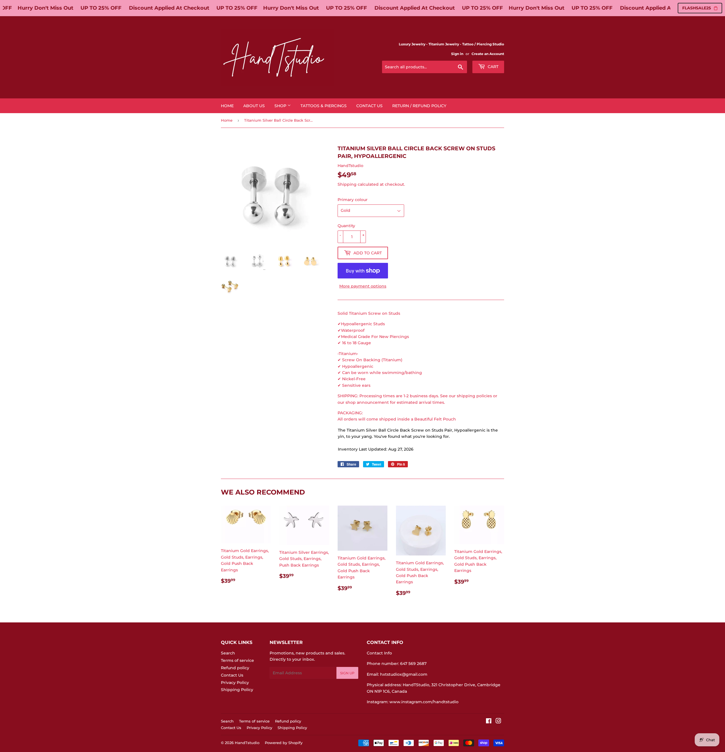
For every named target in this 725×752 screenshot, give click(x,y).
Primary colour (353, 199)
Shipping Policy (237, 689)
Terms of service (237, 660)
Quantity (346, 225)
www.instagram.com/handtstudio (424, 701)
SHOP (280, 105)
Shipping (347, 184)
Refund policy (235, 667)
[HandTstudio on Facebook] (489, 721)
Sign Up (347, 673)
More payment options (362, 286)
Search (228, 653)
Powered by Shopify (283, 742)
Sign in (457, 54)
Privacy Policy (235, 682)
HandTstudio (247, 742)
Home (227, 105)
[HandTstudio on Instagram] (498, 721)
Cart (492, 66)
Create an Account (488, 54)
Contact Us (369, 105)
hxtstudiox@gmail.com (403, 674)
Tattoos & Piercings (323, 105)
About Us (254, 105)
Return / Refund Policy (419, 105)
